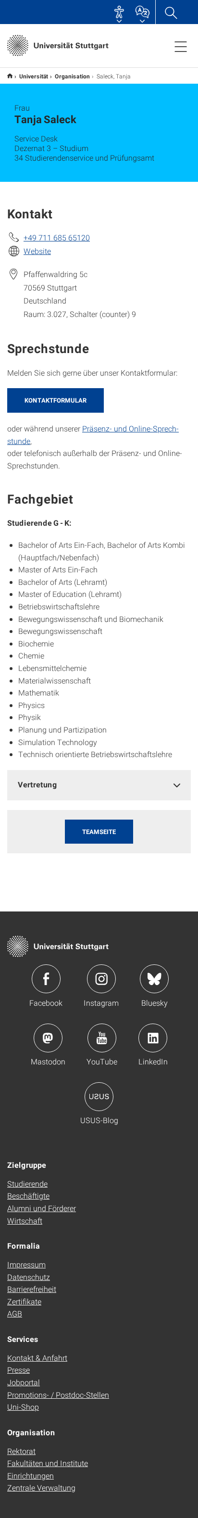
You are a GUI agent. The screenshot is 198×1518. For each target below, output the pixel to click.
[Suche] (171, 12)
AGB (14, 1313)
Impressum (26, 1264)
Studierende (27, 1183)
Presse (18, 1370)
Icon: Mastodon (48, 1038)
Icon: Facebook (46, 978)
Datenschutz (28, 1277)
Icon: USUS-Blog (99, 1096)
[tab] (99, 784)
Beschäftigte (28, 1195)
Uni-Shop (23, 1407)
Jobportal (23, 1382)
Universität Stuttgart (9, 76)
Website (37, 251)
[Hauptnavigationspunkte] (181, 46)
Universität (33, 76)
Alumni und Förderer (41, 1208)
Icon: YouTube (101, 1038)
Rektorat (21, 1451)
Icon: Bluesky (154, 978)
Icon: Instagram (101, 978)
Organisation (72, 76)
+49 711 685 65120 (57, 237)
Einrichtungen (30, 1475)
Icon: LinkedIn (152, 1038)
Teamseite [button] (99, 831)
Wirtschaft (24, 1220)
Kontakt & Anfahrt (37, 1358)
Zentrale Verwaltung (41, 1487)
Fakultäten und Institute (47, 1463)
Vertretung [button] (37, 784)
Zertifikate (24, 1301)
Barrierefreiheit (31, 1289)
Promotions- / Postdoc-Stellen (58, 1395)
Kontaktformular (56, 400)
